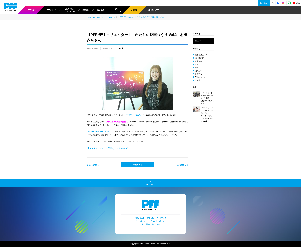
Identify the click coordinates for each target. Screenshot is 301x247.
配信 (196, 64)
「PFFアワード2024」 (133, 115)
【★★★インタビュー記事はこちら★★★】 (108, 148)
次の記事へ (94, 165)
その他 (197, 80)
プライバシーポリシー (157, 221)
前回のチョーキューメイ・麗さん (100, 132)
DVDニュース (200, 77)
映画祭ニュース (108, 48)
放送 (196, 68)
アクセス (150, 218)
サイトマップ (161, 218)
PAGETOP (150, 184)
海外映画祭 (199, 58)
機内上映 (198, 71)
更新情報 (198, 74)
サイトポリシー (141, 221)
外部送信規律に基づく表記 (150, 224)
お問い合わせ (140, 218)
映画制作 (198, 61)
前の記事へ (181, 165)
